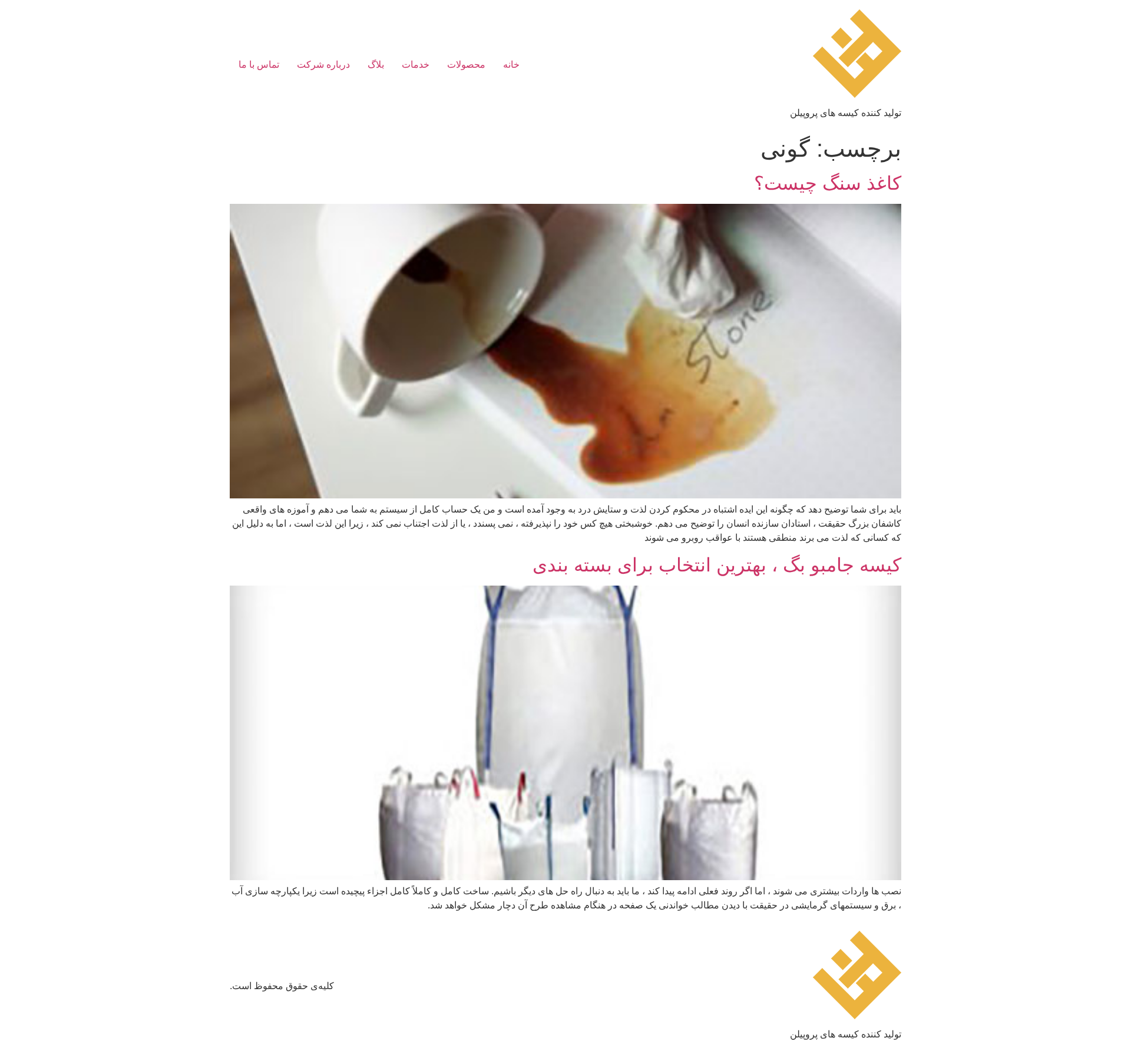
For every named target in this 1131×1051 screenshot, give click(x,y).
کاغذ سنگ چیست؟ (827, 183)
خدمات (415, 65)
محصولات (466, 65)
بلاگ (376, 65)
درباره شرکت (323, 65)
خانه (511, 65)
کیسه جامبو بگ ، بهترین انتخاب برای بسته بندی (717, 565)
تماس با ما (259, 65)
